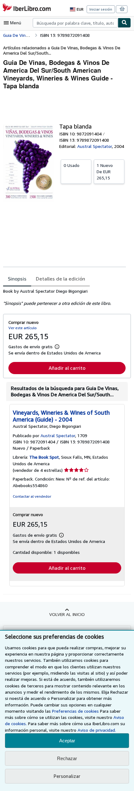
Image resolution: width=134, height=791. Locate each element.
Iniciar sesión (100, 9)
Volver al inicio (67, 614)
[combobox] (75, 22)
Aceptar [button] (67, 740)
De (105, 171)
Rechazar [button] (67, 758)
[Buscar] (124, 22)
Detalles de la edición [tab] (60, 279)
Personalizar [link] (67, 776)
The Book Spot (44, 457)
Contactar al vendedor (32, 496)
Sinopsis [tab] (17, 279)
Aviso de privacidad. (97, 730)
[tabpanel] (64, 297)
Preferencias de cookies (75, 711)
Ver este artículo (22, 327)
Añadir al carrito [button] (67, 368)
